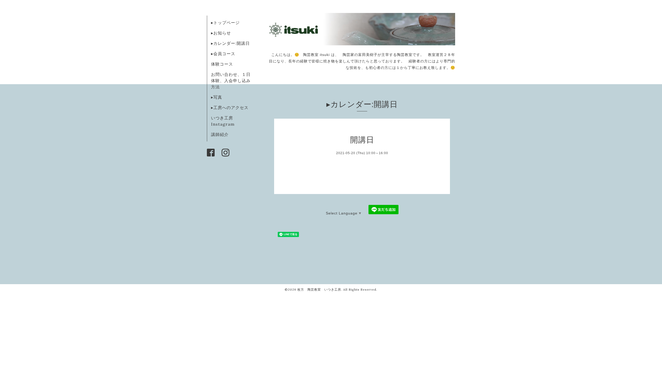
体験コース (222, 64)
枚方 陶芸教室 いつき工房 (319, 289)
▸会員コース (223, 53)
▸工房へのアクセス (230, 107)
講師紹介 (220, 134)
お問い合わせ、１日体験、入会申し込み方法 (231, 80)
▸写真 (216, 97)
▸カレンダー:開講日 (230, 43)
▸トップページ (225, 22)
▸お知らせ (221, 32)
